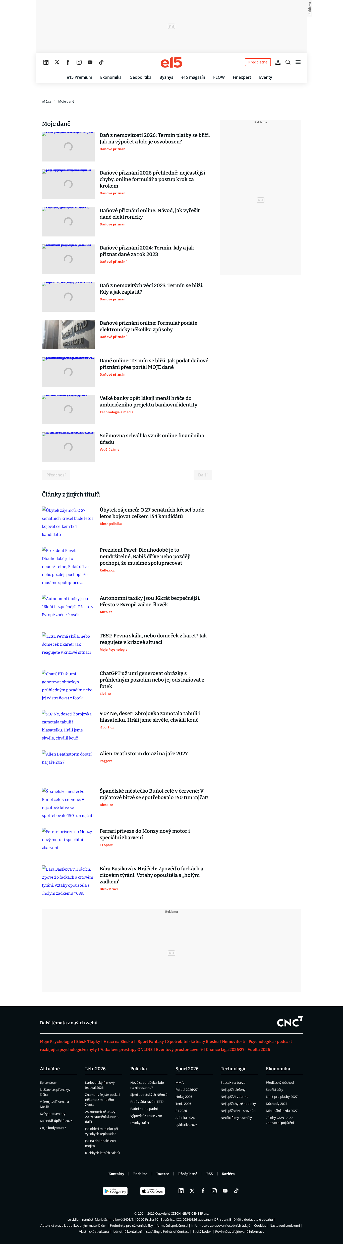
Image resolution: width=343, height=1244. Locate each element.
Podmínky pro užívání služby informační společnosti (149, 1225)
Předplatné (187, 1174)
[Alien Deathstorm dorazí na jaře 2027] (68, 765)
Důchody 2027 (276, 1103)
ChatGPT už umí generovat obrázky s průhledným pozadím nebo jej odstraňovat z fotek (152, 679)
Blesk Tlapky (88, 1041)
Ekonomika (111, 77)
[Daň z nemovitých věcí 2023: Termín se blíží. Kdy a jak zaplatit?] (68, 297)
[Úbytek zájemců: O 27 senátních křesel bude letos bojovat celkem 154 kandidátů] (68, 523)
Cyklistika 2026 (186, 1124)
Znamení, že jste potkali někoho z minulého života (102, 1099)
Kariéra (228, 1174)
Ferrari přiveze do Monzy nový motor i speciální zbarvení (145, 834)
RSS (209, 1174)
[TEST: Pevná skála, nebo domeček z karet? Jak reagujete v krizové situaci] (68, 647)
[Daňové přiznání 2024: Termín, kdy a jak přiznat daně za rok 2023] (68, 259)
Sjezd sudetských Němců (148, 1094)
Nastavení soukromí (285, 1225)
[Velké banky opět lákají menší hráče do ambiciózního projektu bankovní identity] (68, 410)
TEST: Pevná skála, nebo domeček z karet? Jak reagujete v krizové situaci (153, 639)
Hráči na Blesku (118, 1041)
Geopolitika (140, 77)
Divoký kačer (139, 1122)
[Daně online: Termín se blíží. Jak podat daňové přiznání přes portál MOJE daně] (68, 372)
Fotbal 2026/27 (187, 1089)
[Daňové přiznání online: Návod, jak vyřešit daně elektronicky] (68, 222)
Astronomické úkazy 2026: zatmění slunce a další (102, 1116)
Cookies (260, 1225)
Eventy (265, 77)
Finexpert (242, 77)
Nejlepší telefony (233, 1089)
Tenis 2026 (183, 1103)
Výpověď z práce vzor (146, 1115)
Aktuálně (50, 1068)
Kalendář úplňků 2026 (56, 1120)
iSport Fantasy (150, 1041)
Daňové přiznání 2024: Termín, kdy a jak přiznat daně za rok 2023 (147, 251)
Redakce (140, 1174)
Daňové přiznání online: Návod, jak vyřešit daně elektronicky (150, 213)
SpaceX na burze (233, 1082)
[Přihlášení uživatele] (278, 62)
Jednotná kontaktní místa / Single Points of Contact (151, 1231)
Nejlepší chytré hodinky (238, 1103)
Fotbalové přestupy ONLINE (126, 1049)
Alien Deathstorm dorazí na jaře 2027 (144, 754)
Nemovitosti (233, 1041)
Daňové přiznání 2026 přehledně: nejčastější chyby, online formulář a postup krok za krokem (152, 179)
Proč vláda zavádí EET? (147, 1101)
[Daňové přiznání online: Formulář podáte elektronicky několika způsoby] (68, 334)
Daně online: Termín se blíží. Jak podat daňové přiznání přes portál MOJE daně (154, 364)
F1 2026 (181, 1110)
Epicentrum (48, 1082)
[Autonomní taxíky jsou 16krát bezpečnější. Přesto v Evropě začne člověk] (68, 609)
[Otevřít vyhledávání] (288, 62)
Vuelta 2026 (259, 1049)
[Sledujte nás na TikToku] (101, 62)
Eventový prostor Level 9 (179, 1049)
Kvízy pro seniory (53, 1113)
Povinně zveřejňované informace (239, 1231)
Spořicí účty (274, 1089)
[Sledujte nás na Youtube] (90, 62)
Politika (138, 1068)
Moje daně (66, 101)
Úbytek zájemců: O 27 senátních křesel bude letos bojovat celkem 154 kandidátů (152, 513)
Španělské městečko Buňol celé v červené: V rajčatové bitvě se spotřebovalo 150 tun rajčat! (154, 794)
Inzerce (162, 1174)
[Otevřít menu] (298, 62)
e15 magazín (193, 77)
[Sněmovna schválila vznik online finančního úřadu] (68, 447)
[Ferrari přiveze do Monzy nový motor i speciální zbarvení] (68, 842)
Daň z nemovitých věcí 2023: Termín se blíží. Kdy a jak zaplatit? (151, 288)
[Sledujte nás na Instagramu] (79, 62)
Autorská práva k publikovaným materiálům (73, 1225)
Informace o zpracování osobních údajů (220, 1225)
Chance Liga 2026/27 (225, 1049)
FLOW (219, 77)
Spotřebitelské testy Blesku (193, 1041)
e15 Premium (79, 77)
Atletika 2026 (185, 1117)
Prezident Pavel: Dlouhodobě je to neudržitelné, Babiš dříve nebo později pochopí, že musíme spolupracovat (145, 556)
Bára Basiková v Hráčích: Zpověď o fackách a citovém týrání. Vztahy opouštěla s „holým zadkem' (151, 875)
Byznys (166, 77)
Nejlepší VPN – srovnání (238, 1110)
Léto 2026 (95, 1068)
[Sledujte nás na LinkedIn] (46, 62)
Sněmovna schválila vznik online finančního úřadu (152, 439)
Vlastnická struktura (94, 1231)
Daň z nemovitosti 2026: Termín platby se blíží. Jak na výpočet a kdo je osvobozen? (155, 138)
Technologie (234, 1068)
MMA (180, 1082)
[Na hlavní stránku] (171, 62)
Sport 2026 (187, 1068)
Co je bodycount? (53, 1127)
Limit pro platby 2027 (282, 1096)
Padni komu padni (144, 1108)
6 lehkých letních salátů (102, 1152)
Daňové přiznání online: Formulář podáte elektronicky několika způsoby (148, 326)
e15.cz (46, 101)
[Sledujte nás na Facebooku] (68, 62)
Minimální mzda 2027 (282, 1110)
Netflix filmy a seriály (236, 1117)
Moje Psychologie (56, 1041)
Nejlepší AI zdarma (234, 1096)
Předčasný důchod (280, 1082)
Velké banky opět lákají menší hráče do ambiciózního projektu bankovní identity (148, 401)
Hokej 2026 (184, 1096)
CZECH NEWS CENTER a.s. (190, 1213)
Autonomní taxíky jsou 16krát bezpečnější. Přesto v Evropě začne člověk (150, 601)
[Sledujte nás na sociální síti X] (57, 62)
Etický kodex (202, 1231)
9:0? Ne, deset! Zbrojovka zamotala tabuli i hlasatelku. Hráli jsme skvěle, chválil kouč (150, 716)
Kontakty (116, 1174)
